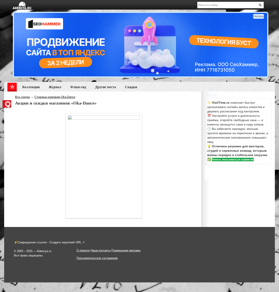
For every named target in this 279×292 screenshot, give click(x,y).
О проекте (83, 250)
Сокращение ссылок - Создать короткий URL (49, 242)
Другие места (105, 87)
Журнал (55, 87)
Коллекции (31, 87)
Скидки (131, 87)
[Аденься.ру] (22, 5)
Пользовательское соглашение (97, 258)
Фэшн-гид (78, 87)
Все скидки (22, 97)
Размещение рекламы (126, 250)
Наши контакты (101, 250)
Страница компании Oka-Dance (54, 97)
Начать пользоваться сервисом (232, 159)
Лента (12, 88)
